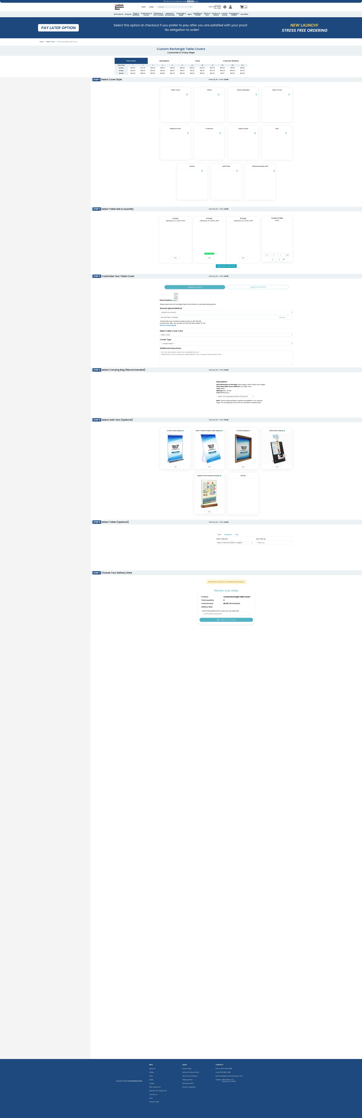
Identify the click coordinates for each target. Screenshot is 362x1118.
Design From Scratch (258, 287)
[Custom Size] (284, 259)
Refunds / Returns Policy (190, 1072)
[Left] (176, 300)
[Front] (176, 294)
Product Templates (189, 1087)
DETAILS (196, 1)
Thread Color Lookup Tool (158, 1091)
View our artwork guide (168, 325)
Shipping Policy (187, 1080)
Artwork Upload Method (171, 308)
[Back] (176, 298)
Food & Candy (225, 14)
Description (164, 61)
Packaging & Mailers (234, 14)
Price (237, 535)
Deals (144, 7)
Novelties (244, 14)
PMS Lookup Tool (154, 1087)
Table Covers (50, 42)
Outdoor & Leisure (216, 14)
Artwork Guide (154, 1102)
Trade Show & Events (146, 14)
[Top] (176, 296)
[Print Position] (173, 300)
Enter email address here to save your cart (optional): (220, 611)
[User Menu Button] (225, 7)
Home (42, 42)
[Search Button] (191, 7)
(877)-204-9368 (226, 1069)
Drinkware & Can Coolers (158, 14)
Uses (151, 1098)
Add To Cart (228, 620)
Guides (151, 7)
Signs (189, 14)
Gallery (151, 1072)
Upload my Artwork (195, 287)
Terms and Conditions (190, 1076)
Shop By (128, 14)
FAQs (151, 1076)
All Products (118, 14)
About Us (152, 1069)
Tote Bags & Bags (181, 14)
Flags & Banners (136, 14)
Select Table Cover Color (171, 331)
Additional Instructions (170, 348)
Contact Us (153, 1094)
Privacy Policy (186, 1069)
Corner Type (165, 339)
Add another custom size (226, 266)
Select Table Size (222, 539)
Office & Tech (207, 14)
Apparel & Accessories (170, 14)
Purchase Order (187, 1083)
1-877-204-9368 (215, 7)
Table (219, 535)
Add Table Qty (261, 539)
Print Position (166, 300)
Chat (219, 8)
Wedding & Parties (197, 14)
